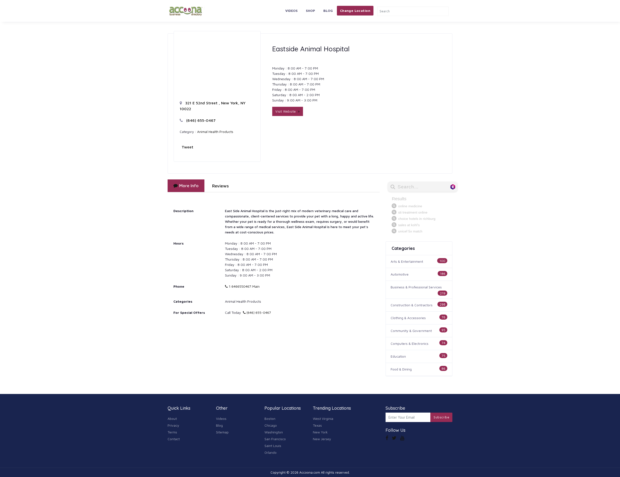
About (172, 418)
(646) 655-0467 (200, 120)
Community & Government (411, 331)
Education (398, 356)
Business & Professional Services (416, 287)
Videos (291, 10)
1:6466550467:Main (244, 286)
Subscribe (441, 417)
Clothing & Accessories (408, 318)
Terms (172, 432)
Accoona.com (309, 472)
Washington (273, 432)
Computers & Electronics (409, 343)
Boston (269, 418)
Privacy (173, 425)
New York (320, 432)
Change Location (355, 10)
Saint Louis (272, 446)
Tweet (187, 147)
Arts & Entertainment (407, 261)
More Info (189, 185)
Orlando (270, 452)
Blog (328, 10)
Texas (317, 425)
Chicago (270, 425)
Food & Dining (401, 369)
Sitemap (222, 432)
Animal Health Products (215, 132)
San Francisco (275, 439)
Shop (310, 10)
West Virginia (323, 418)
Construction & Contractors (412, 305)
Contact (174, 439)
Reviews (220, 185)
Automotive (400, 274)
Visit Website (286, 111)
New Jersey (322, 439)
